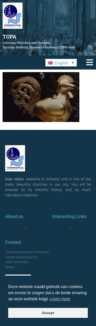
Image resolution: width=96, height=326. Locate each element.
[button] (61, 62)
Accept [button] (48, 313)
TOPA (9, 36)
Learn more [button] (60, 299)
